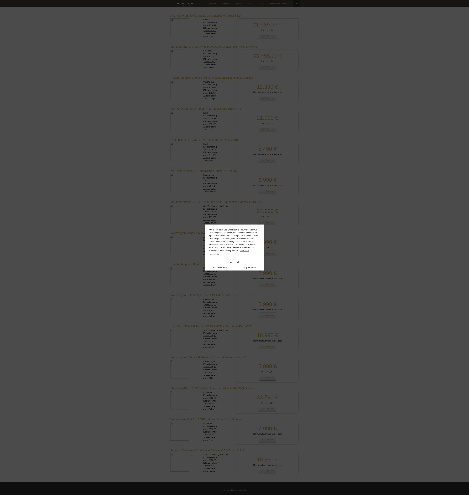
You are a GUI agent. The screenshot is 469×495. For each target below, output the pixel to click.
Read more (244, 251)
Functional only (220, 268)
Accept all (234, 262)
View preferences (249, 268)
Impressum (214, 254)
